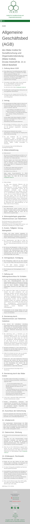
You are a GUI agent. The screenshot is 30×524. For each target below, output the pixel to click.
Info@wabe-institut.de (21, 87)
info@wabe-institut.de (16, 501)
